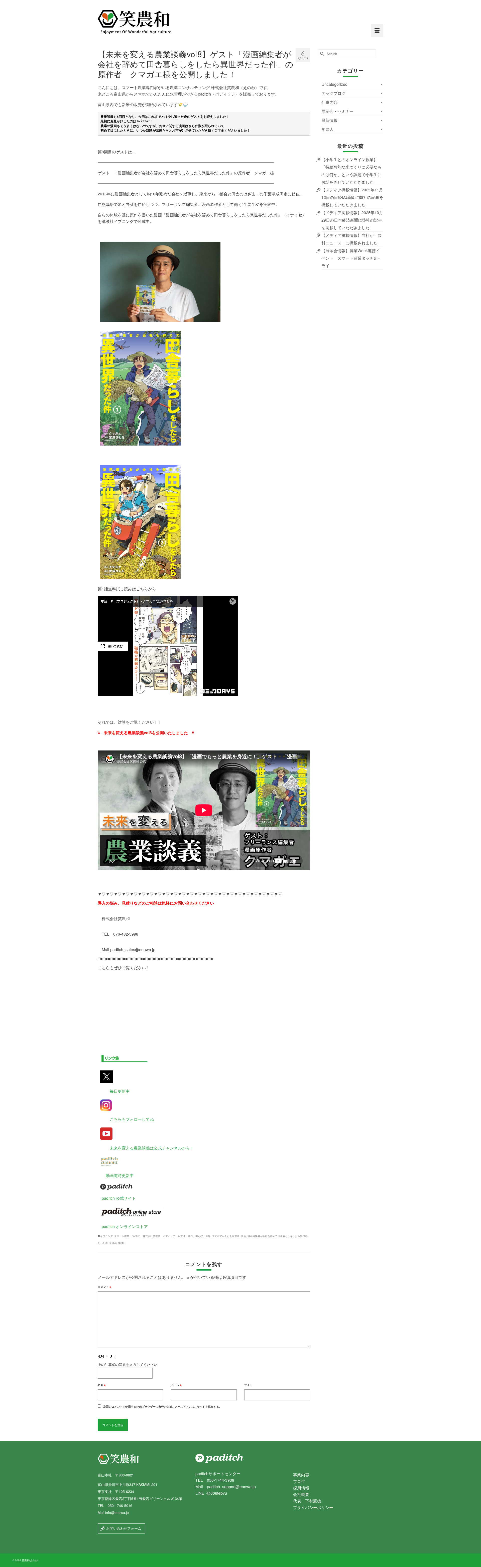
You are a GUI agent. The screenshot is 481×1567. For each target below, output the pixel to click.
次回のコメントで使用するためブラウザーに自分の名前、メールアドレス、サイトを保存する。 (162, 1406)
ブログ (299, 1481)
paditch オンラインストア (123, 1226)
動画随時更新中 (116, 1175)
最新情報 (329, 120)
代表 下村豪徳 (307, 1501)
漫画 (243, 1236)
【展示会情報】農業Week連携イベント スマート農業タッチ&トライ (350, 258)
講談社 (122, 1243)
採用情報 (301, 1488)
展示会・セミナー (337, 111)
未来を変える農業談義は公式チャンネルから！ (146, 1148)
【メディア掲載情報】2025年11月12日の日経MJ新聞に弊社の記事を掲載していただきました (352, 197)
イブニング (106, 1236)
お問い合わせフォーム (123, 1528)
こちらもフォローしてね (126, 1119)
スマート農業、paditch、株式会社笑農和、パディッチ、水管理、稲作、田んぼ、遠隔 (162, 1236)
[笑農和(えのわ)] (143, 22)
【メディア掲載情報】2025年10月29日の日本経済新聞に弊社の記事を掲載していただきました (352, 220)
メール (176, 1385)
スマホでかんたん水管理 (225, 1236)
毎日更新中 (114, 1091)
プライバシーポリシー (313, 1507)
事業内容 (301, 1475)
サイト (248, 1385)
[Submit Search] (321, 53)
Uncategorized (334, 84)
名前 (101, 1385)
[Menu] (377, 30)
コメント (104, 1287)
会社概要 (301, 1494)
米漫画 (113, 1243)
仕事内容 (329, 102)
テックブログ (333, 93)
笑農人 (327, 129)
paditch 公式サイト (117, 1198)
